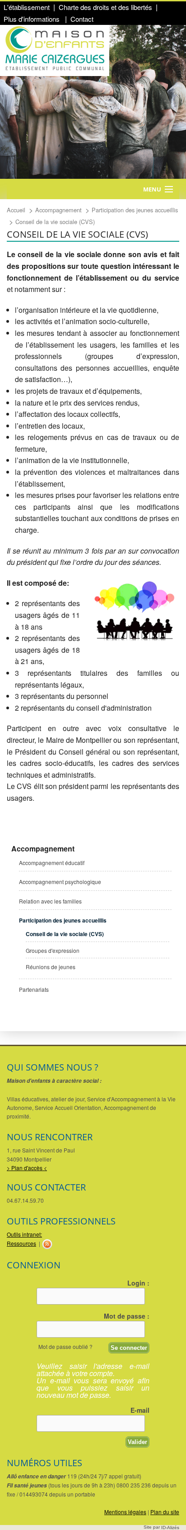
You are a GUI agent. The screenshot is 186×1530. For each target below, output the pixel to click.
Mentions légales (125, 1512)
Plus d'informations (32, 19)
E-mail (139, 1410)
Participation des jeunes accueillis (63, 920)
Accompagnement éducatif (51, 862)
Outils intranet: (24, 1234)
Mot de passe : (126, 1315)
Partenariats (34, 989)
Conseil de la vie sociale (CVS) (65, 934)
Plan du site (164, 1512)
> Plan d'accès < (27, 1167)
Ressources (21, 1243)
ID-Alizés (170, 1527)
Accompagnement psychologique (60, 881)
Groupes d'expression (52, 950)
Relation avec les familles (50, 901)
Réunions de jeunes (50, 967)
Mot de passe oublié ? (65, 1346)
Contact (81, 19)
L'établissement (27, 7)
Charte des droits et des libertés (105, 7)
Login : (138, 1282)
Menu (152, 189)
